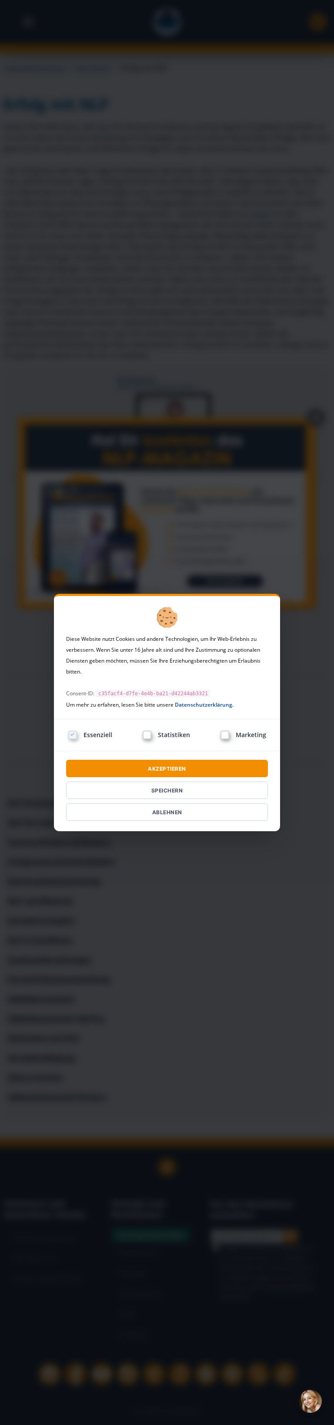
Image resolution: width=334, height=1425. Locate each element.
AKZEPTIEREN (167, 768)
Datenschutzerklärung (203, 704)
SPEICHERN (167, 790)
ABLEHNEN (167, 812)
